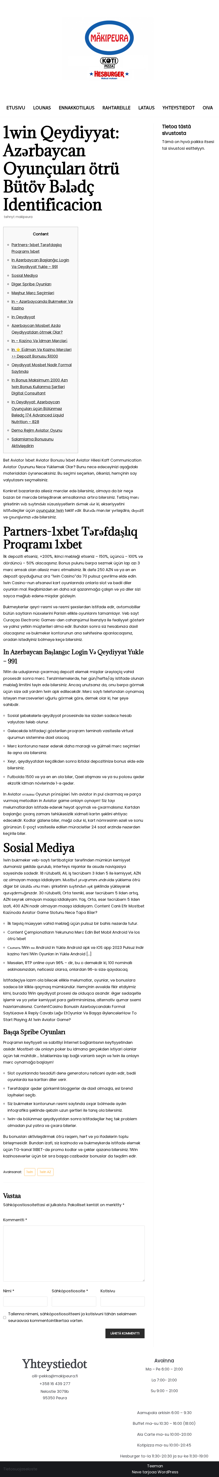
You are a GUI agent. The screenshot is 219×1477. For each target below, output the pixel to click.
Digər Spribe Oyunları (31, 284)
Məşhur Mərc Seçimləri (33, 293)
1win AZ (45, 1172)
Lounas (42, 108)
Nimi (8, 1291)
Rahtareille (116, 108)
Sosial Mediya (25, 275)
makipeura (24, 217)
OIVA (208, 108)
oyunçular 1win (50, 510)
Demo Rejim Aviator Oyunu (37, 430)
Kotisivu (108, 1291)
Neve (136, 1472)
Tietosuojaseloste (20, 1469)
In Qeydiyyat (23, 317)
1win (30, 1172)
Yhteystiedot (179, 108)
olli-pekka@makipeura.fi (55, 1376)
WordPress (168, 1472)
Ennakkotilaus (77, 108)
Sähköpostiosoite (70, 1291)
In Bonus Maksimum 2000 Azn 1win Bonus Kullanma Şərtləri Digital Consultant (40, 386)
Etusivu (15, 108)
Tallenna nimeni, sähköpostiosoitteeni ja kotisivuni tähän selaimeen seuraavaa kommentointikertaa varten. (72, 1317)
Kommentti (15, 1219)
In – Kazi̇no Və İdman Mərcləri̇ (39, 340)
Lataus (146, 108)
